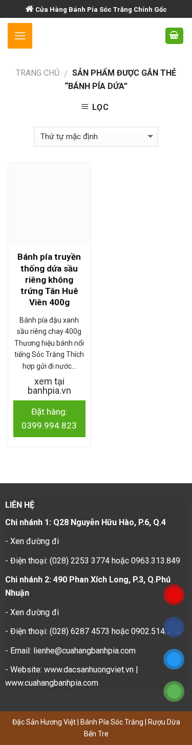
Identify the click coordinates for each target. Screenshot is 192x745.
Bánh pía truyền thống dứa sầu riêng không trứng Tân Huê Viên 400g (49, 279)
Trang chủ (37, 73)
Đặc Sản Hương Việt (44, 722)
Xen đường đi (34, 541)
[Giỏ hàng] (174, 36)
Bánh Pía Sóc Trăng (112, 722)
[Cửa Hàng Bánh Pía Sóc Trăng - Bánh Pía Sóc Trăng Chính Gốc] (98, 36)
